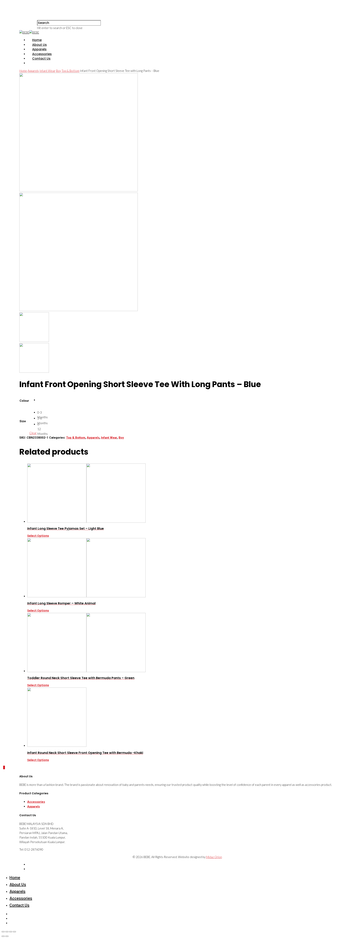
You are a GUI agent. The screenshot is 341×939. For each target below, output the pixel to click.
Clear (33, 433)
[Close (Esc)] (3, 931)
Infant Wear (47, 70)
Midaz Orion (214, 857)
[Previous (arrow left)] (3, 936)
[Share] (6, 931)
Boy (58, 70)
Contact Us (41, 58)
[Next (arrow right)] (6, 936)
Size (23, 421)
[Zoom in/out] (14, 931)
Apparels (39, 49)
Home (37, 40)
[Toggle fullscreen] (10, 931)
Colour (24, 400)
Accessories (42, 54)
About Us (39, 44)
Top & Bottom (70, 70)
